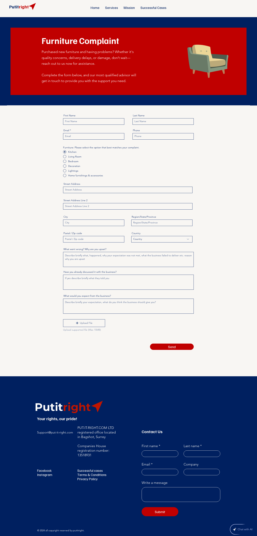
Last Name (139, 115)
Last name (191, 446)
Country (136, 233)
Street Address (71, 184)
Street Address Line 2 (75, 200)
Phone (136, 130)
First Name (69, 115)
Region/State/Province (144, 217)
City (65, 217)
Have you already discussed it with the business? (89, 272)
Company (191, 464)
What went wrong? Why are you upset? (84, 249)
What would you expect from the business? (87, 296)
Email (66, 130)
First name (150, 446)
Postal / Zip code (72, 233)
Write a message (154, 482)
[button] (84, 323)
